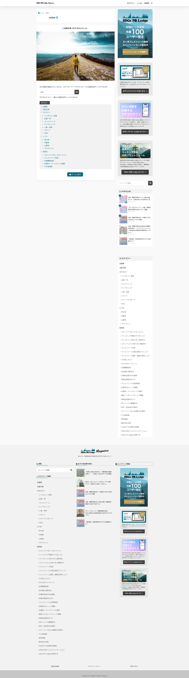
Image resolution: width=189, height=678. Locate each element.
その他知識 (48, 166)
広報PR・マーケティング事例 (54, 163)
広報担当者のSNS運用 (129, 375)
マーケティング (49, 124)
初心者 (46, 139)
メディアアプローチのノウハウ (55, 155)
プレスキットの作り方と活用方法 (133, 340)
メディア (47, 130)
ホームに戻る (76, 174)
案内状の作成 (126, 423)
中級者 (46, 142)
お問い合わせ (134, 666)
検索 (150, 183)
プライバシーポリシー (94, 666)
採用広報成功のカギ (128, 379)
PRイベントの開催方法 (129, 403)
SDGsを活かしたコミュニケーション (134, 431)
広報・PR (47, 118)
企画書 (45, 106)
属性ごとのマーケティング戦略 (132, 395)
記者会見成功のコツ (128, 399)
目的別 (45, 151)
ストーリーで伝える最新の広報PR (133, 411)
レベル (45, 136)
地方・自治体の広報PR (129, 407)
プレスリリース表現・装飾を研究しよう (135, 355)
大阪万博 (46, 109)
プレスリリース (49, 121)
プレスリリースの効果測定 (130, 383)
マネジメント (49, 148)
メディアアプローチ (128, 300)
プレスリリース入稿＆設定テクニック (134, 351)
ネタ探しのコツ (126, 359)
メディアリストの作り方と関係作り (133, 344)
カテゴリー (47, 112)
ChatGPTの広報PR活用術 (130, 427)
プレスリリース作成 (51, 158)
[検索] (151, 3)
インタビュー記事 (50, 115)
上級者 (46, 145)
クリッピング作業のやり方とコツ (133, 336)
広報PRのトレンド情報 (129, 387)
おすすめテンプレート (129, 363)
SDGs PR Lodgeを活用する (130, 435)
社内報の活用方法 (127, 371)
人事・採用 (48, 127)
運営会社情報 (55, 666)
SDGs (46, 133)
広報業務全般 (49, 161)
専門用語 (124, 419)
